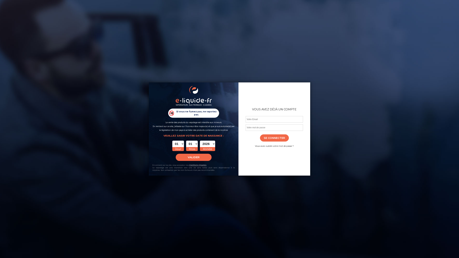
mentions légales (197, 165)
